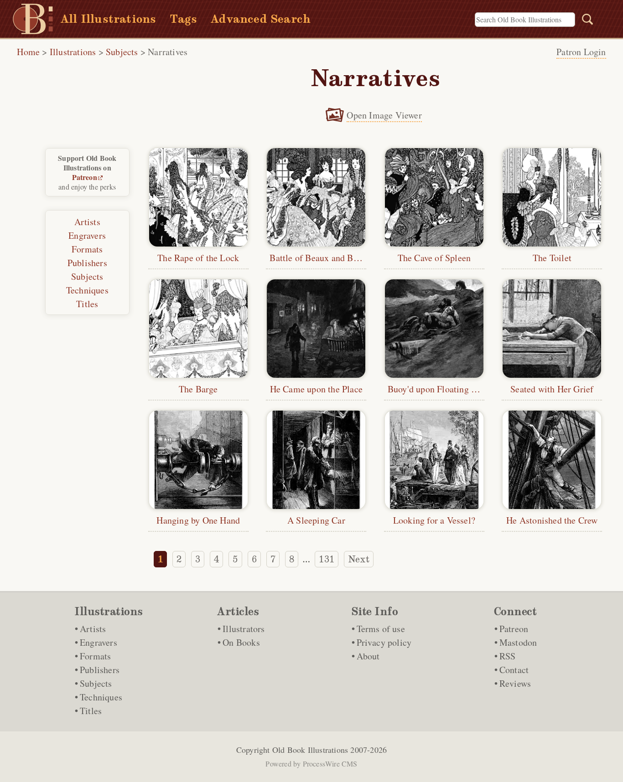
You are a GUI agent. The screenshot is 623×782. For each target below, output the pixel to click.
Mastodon (518, 642)
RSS (507, 656)
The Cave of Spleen (434, 258)
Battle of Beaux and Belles (320, 258)
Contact (514, 670)
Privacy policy (384, 642)
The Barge (198, 389)
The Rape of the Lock (198, 258)
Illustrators (244, 629)
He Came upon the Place (316, 389)
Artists (87, 222)
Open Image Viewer (384, 115)
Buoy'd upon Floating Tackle (442, 389)
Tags (183, 19)
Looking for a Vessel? (434, 520)
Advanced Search (261, 19)
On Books (241, 642)
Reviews (515, 683)
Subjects (122, 52)
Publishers (87, 263)
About (368, 656)
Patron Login (581, 52)
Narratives (167, 52)
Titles (87, 304)
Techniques (87, 290)
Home (28, 52)
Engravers (87, 235)
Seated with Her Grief (551, 389)
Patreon (84, 177)
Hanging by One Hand (198, 520)
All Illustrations (108, 19)
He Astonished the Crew (551, 520)
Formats (87, 249)
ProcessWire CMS (330, 763)
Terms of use (381, 629)
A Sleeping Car (316, 520)
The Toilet (552, 258)
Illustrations (73, 52)
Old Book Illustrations (310, 749)
